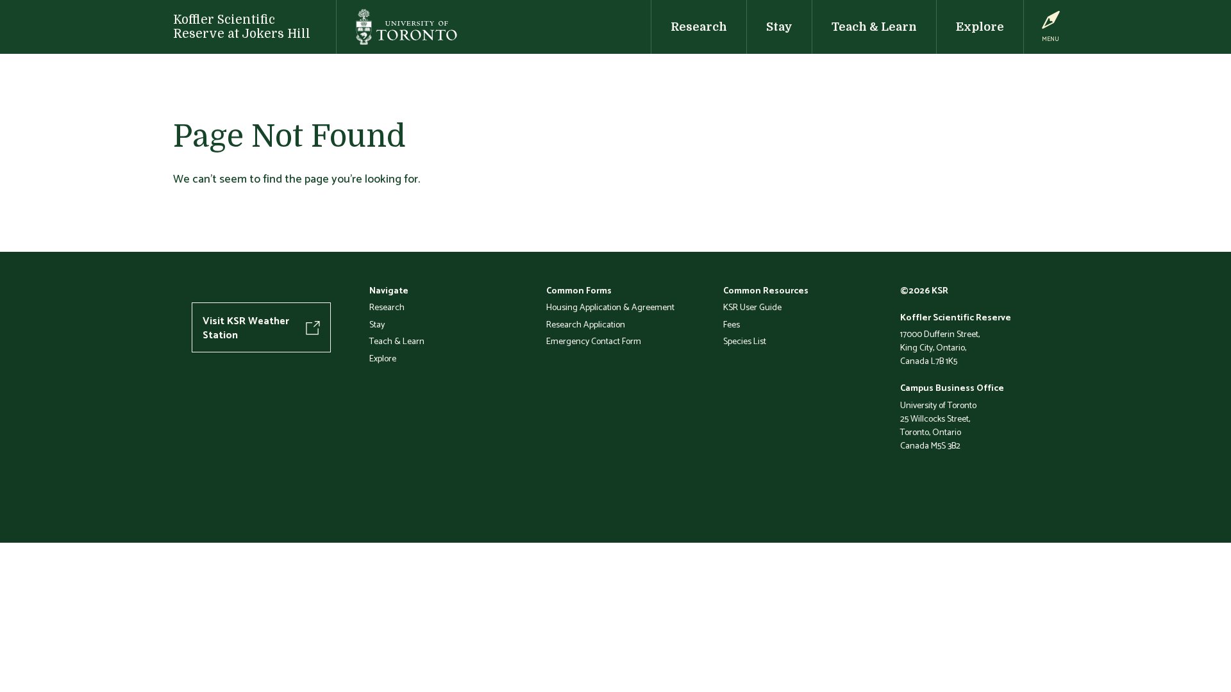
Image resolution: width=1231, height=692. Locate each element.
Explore (980, 27)
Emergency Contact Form (593, 340)
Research (699, 27)
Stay (779, 27)
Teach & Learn (874, 27)
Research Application (585, 324)
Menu (1050, 38)
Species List (744, 340)
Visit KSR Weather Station (246, 327)
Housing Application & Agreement (610, 306)
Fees (731, 324)
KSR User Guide (752, 306)
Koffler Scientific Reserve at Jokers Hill (241, 26)
